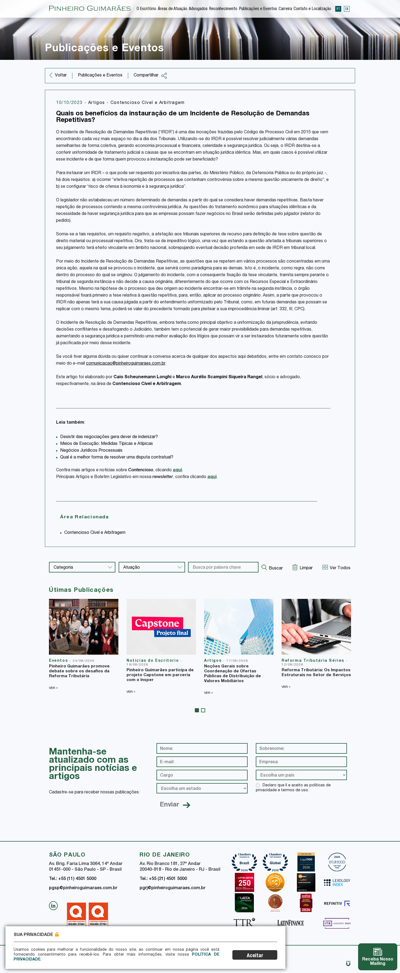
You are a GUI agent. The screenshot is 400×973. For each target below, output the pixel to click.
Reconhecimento (223, 9)
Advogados (198, 9)
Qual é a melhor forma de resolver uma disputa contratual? (116, 457)
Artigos (97, 103)
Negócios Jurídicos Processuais (91, 451)
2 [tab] (203, 710)
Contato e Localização (312, 9)
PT (338, 9)
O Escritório (146, 9)
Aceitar (255, 956)
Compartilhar (146, 75)
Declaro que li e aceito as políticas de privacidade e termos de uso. (293, 788)
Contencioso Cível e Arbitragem (147, 103)
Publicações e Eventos (258, 9)
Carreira (285, 9)
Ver (53, 688)
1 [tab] (197, 710)
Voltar (61, 75)
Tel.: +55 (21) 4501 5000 (163, 879)
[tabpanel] (83, 644)
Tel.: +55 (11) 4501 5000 (72, 879)
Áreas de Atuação (172, 9)
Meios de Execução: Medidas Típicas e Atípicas (106, 444)
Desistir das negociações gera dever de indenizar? (109, 437)
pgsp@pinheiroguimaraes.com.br (83, 888)
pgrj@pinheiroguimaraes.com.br (172, 888)
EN (346, 9)
